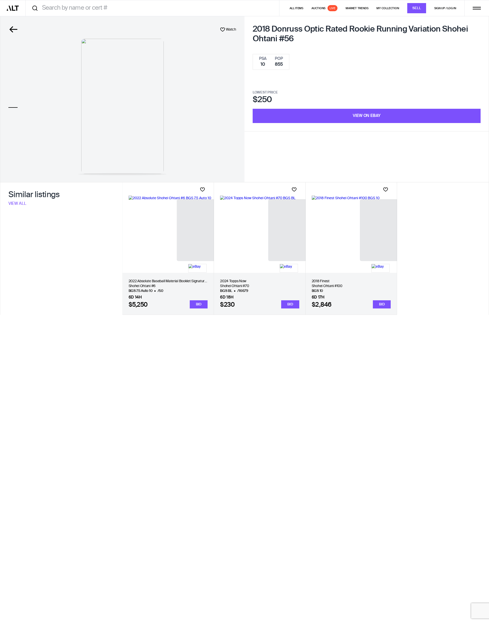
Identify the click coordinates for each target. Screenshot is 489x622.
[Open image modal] (122, 106)
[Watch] (202, 189)
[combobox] (154, 8)
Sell (416, 8)
